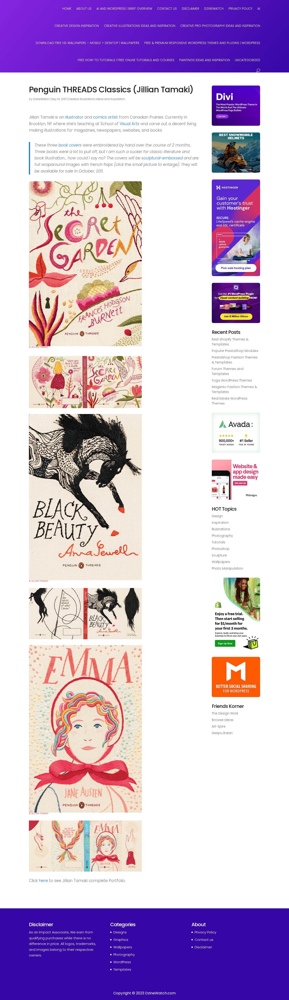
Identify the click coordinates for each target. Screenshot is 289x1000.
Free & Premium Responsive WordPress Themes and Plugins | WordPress (202, 43)
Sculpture (219, 555)
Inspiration (220, 522)
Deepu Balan (222, 733)
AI (258, 8)
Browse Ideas (222, 720)
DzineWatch (214, 8)
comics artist (105, 117)
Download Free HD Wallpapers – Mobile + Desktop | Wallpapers (87, 43)
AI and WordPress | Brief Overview (124, 8)
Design (217, 516)
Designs (120, 932)
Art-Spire (219, 726)
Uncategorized (247, 60)
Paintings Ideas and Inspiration (204, 60)
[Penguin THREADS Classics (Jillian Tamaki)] (85, 345)
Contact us (204, 939)
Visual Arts (129, 123)
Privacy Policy (240, 8)
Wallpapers (221, 562)
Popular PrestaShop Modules (235, 351)
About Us (83, 8)
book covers (70, 145)
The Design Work (225, 713)
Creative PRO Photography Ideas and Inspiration (220, 25)
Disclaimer (190, 8)
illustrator (74, 117)
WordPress (122, 962)
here (43, 880)
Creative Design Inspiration (76, 25)
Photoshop (221, 549)
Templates (122, 969)
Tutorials (218, 542)
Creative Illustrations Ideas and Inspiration (139, 25)
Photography (222, 535)
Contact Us (167, 8)
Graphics (120, 939)
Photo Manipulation (227, 568)
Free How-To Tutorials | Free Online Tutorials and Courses (126, 60)
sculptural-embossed (162, 158)
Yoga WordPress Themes (232, 380)
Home (66, 8)
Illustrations (221, 529)
